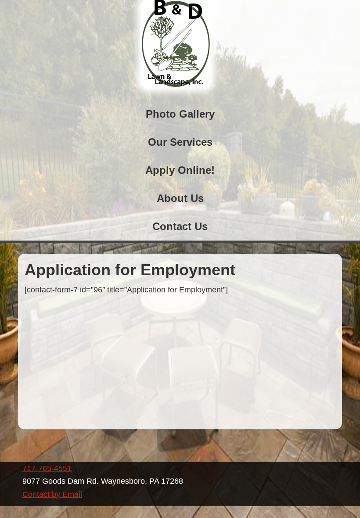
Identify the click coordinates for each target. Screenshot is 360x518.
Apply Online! (180, 170)
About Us (180, 198)
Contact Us (180, 226)
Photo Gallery (180, 114)
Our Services (180, 142)
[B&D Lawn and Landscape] (175, 85)
